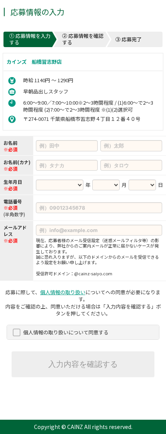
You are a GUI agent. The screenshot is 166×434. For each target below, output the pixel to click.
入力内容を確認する (83, 364)
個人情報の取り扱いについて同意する (65, 332)
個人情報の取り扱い (62, 292)
